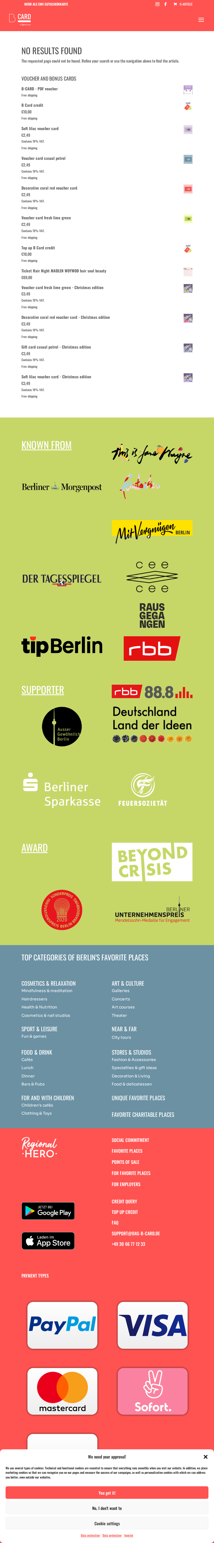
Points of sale (125, 1162)
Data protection (90, 1535)
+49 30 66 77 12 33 (128, 1244)
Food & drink (36, 1052)
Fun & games (34, 1036)
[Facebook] (165, 5)
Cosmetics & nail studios (45, 1015)
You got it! (107, 1493)
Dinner (28, 1076)
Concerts (121, 999)
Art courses (123, 1007)
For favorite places (131, 1173)
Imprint (128, 1535)
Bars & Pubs (33, 1084)
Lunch (27, 1067)
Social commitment (130, 1140)
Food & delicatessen (132, 1084)
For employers (126, 1184)
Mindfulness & (35, 990)
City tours (121, 1037)
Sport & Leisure (39, 1029)
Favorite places (127, 1150)
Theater (119, 1015)
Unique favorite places (138, 1098)
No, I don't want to (107, 1508)
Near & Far (124, 1029)
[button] (205, 1457)
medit (56, 990)
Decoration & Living (131, 1076)
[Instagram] (157, 5)
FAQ (115, 1222)
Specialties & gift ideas (134, 1067)
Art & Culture (128, 983)
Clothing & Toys (36, 1113)
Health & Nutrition (39, 1007)
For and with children (47, 1098)
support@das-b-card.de (136, 1233)
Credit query (124, 1201)
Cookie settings (107, 1523)
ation (67, 990)
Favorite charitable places (143, 1114)
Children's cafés (37, 1105)
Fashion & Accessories (134, 1059)
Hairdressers (34, 999)
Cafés (27, 1059)
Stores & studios (131, 1052)
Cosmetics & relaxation (48, 983)
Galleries (121, 990)
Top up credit (125, 1212)
